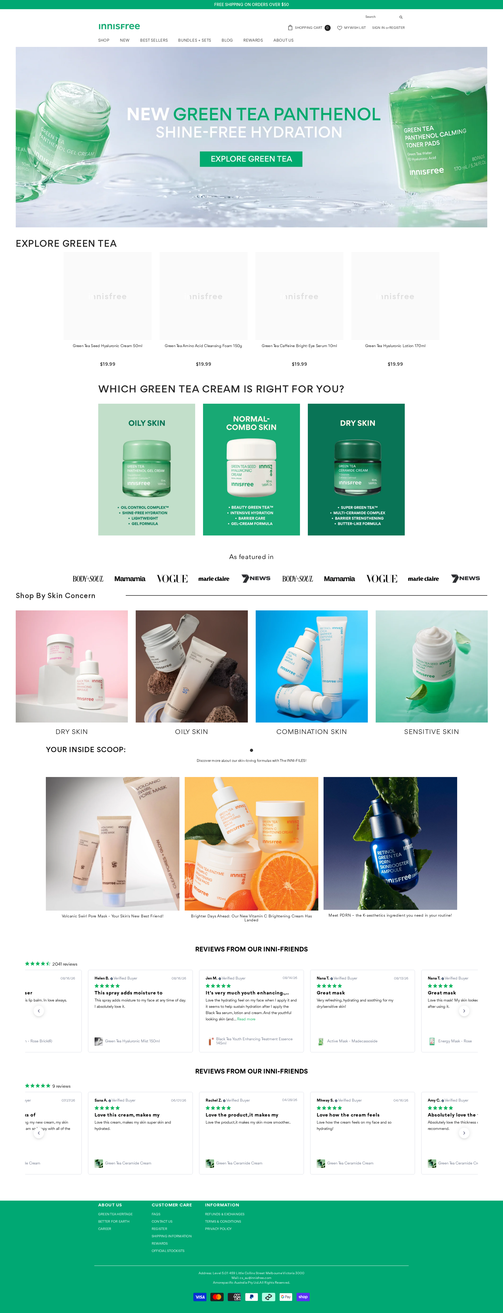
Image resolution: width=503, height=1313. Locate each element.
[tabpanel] (72, 675)
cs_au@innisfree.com (255, 1278)
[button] (39, 1011)
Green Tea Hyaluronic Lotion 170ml (395, 346)
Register (397, 28)
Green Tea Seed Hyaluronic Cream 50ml (107, 346)
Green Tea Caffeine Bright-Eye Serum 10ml (299, 346)
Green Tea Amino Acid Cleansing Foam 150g (203, 346)
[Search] (384, 17)
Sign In (379, 28)
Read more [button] (135, 1019)
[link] (140, 1041)
